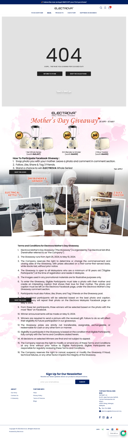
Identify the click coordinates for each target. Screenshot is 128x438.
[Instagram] (103, 417)
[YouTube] (107, 417)
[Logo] (64, 8)
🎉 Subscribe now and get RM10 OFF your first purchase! (64, 2)
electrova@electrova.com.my (111, 411)
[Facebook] (100, 417)
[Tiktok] (111, 417)
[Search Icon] (101, 8)
